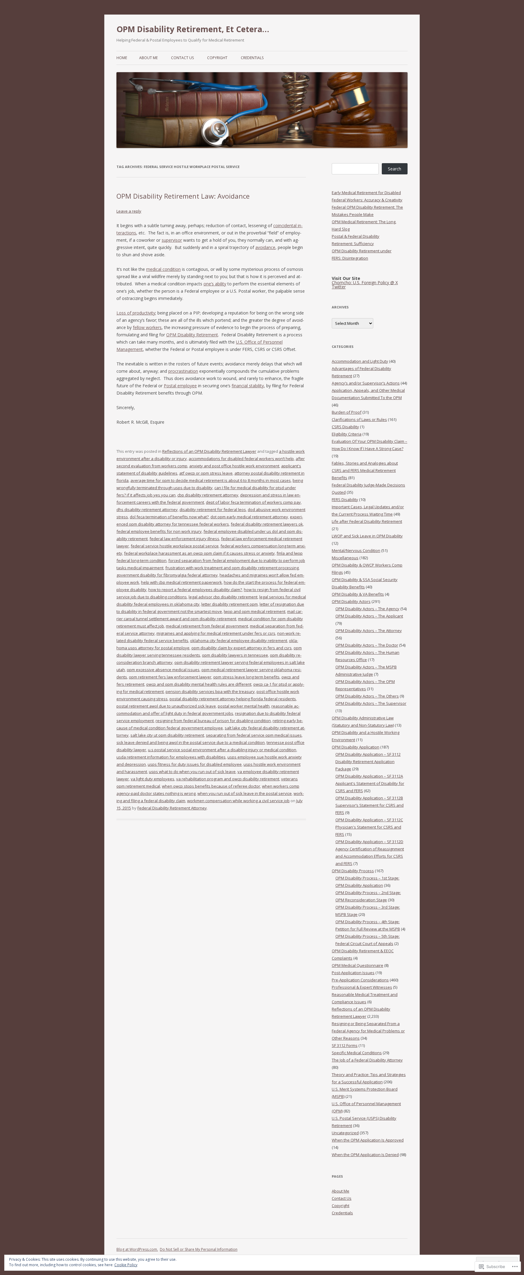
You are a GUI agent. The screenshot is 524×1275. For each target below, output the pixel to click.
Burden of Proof (346, 412)
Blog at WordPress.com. (137, 1249)
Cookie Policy (125, 1264)
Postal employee (180, 386)
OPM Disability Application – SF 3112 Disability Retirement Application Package (368, 762)
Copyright (217, 57)
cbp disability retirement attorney (207, 495)
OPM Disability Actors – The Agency (367, 608)
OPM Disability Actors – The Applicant (369, 616)
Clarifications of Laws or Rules (359, 419)
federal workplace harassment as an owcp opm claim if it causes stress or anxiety (199, 553)
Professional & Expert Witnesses (362, 987)
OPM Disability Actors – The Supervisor (370, 703)
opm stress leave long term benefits (246, 677)
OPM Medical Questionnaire (357, 965)
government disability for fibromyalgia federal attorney (167, 575)
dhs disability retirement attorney (147, 509)
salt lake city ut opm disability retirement (167, 735)
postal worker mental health (244, 706)
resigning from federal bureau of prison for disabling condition (213, 720)
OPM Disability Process (353, 870)
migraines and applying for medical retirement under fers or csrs (215, 633)
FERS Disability (345, 499)
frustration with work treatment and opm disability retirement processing (232, 567)
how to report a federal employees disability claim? (195, 589)
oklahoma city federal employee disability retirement (238, 640)
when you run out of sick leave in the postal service (244, 793)
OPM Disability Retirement (192, 335)
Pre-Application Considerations (360, 980)
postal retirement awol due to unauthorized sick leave (166, 706)
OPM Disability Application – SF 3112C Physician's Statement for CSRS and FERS (369, 827)
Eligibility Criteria (346, 434)
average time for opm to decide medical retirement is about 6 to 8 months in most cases (210, 480)
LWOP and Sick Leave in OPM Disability (367, 536)
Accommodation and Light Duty (360, 361)
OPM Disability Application (355, 747)
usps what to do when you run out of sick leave (192, 771)
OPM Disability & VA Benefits (358, 594)
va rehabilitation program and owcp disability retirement (227, 779)
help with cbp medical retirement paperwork (181, 582)
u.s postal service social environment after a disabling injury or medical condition (222, 749)
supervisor (172, 240)
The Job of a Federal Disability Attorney (367, 1060)
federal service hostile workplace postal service (175, 546)
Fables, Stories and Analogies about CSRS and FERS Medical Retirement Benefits (365, 470)
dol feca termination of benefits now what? (169, 517)
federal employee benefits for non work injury (159, 531)
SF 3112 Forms (345, 1045)
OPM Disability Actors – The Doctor (366, 645)
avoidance (265, 247)
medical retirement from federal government (207, 626)
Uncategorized (345, 1132)
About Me (148, 57)
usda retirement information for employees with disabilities (171, 757)
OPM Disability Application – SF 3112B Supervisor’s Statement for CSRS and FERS (369, 805)
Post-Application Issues (353, 972)
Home (121, 57)
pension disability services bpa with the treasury (210, 691)
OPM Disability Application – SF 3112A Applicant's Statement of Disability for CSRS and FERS (369, 783)
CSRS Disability (345, 426)
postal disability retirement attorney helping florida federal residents (233, 698)
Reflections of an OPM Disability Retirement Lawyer (209, 451)
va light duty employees (152, 779)
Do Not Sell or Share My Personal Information (198, 1249)
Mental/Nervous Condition (356, 550)
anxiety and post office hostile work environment (234, 466)
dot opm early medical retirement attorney (249, 517)
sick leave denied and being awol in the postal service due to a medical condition (190, 742)
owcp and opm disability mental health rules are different (198, 684)
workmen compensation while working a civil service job (238, 800)
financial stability (248, 386)
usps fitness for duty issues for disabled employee (195, 764)
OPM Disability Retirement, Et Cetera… (192, 29)
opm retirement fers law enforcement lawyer (170, 677)
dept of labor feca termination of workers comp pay (253, 502)
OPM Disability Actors (351, 601)
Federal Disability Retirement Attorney (172, 808)
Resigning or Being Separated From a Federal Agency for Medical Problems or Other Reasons (368, 1031)
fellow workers (147, 327)
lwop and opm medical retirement (254, 611)
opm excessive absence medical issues (163, 669)
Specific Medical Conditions (357, 1052)
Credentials (252, 57)
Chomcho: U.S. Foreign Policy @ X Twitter (365, 285)
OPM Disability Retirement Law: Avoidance (183, 195)
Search (394, 169)
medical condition (163, 269)
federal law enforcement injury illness (184, 538)
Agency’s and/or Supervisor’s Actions (366, 383)
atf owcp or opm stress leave (206, 473)
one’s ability (214, 284)
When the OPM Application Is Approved (368, 1140)
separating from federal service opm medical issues (254, 735)
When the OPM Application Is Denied (365, 1154)
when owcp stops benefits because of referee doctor (211, 786)
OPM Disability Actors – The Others (367, 696)
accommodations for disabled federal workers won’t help (241, 458)
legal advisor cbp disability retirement (223, 597)
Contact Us (182, 57)
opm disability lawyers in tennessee (235, 655)
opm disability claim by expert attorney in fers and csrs (241, 648)
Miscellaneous (345, 557)
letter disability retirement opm (229, 604)
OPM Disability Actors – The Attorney (368, 630)
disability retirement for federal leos (213, 509)
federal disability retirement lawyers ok (267, 524)
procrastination (183, 371)
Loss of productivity (135, 313)
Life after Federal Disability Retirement (367, 521)
